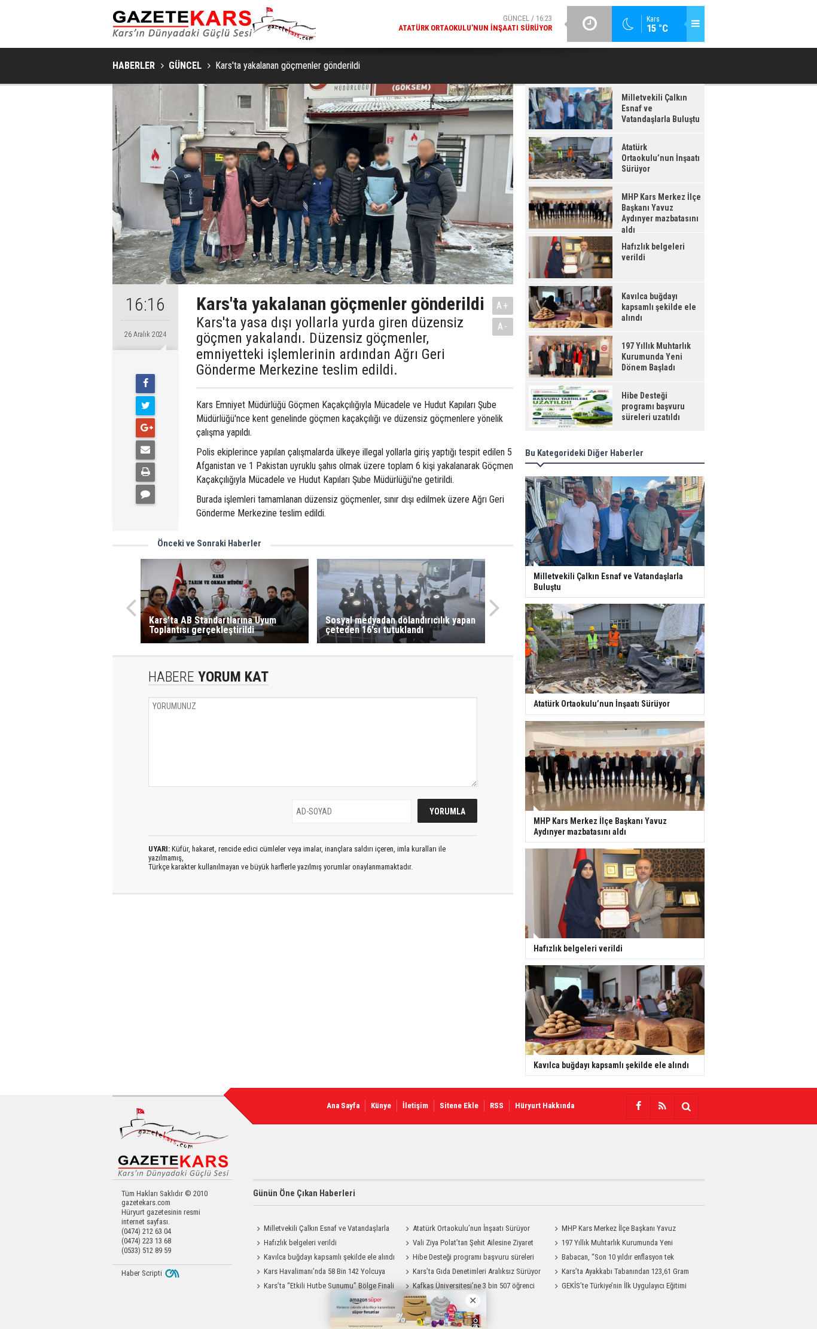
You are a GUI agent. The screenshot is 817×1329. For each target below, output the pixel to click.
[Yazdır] (145, 472)
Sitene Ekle (459, 1105)
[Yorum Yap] (145, 494)
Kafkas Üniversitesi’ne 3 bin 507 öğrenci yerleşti (468, 1287)
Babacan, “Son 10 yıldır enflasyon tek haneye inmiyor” (612, 1258)
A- (503, 326)
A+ (502, 305)
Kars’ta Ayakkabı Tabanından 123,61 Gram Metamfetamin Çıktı (620, 1273)
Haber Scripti (141, 1273)
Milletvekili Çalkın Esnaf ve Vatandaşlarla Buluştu (321, 1230)
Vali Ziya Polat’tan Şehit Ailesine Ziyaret (473, 1242)
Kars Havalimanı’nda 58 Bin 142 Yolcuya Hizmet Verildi (319, 1273)
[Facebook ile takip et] (638, 1106)
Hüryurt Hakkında (544, 1105)
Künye (381, 1105)
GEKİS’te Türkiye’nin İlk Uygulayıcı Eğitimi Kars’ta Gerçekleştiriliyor (619, 1287)
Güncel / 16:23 (475, 23)
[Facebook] (145, 383)
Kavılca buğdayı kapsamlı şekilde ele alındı (329, 1256)
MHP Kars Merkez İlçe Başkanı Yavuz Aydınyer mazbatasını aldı (613, 1230)
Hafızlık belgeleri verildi (300, 1242)
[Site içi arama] (686, 1106)
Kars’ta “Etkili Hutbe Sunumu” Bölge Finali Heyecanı (323, 1287)
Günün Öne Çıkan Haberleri (304, 1193)
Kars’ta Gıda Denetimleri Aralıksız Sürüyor (477, 1271)
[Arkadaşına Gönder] (145, 450)
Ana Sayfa (343, 1105)
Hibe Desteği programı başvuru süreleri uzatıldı (468, 1258)
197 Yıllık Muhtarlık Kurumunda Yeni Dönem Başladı (612, 1244)
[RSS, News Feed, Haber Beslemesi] (662, 1106)
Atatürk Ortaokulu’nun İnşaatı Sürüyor (471, 1228)
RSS (497, 1105)
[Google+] (145, 427)
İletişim (415, 1105)
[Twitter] (145, 405)
